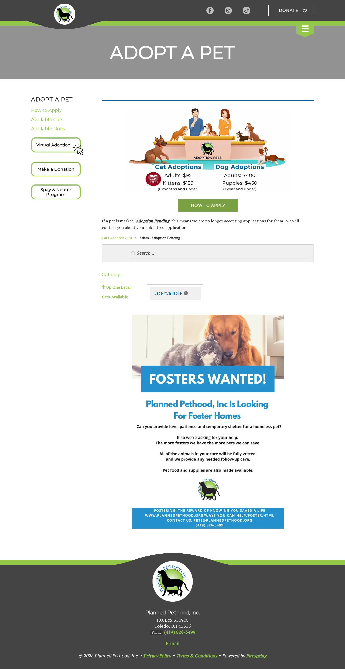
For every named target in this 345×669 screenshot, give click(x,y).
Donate (289, 10)
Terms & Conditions (196, 656)
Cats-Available (115, 297)
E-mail (173, 643)
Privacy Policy (157, 656)
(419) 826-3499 (179, 632)
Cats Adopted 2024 (117, 237)
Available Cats (47, 119)
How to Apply (46, 110)
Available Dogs (48, 129)
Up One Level (118, 287)
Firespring (256, 656)
